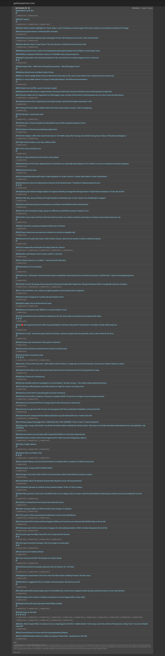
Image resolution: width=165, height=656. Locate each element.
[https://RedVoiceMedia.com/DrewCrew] (21, 185)
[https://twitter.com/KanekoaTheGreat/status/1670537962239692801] (16, 269)
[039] (18, 376)
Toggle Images (147, 8)
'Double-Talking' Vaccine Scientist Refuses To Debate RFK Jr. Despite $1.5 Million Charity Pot (57, 462)
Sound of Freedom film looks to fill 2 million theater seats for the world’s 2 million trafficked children (61, 239)
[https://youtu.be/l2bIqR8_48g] (16, 69)
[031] (18, 422)
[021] (18, 487)
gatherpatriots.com (24, 3)
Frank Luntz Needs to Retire (32, 552)
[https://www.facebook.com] (18, 60)
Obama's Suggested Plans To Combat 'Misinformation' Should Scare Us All (50, 582)
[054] (18, 267)
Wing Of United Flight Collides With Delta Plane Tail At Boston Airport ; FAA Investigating (56, 108)
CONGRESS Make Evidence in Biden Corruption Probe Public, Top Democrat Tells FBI (54, 636)
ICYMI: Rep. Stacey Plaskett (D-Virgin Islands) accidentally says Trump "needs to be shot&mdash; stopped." (63, 198)
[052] (18, 284)
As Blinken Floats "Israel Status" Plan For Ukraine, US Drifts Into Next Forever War (53, 44)
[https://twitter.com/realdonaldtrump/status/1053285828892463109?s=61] (21, 455)
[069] (18, 164)
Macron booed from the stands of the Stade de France (42, 502)
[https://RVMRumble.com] (21, 318)
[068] (18, 170)
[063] (18, 204)
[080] (18, 91)
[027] (18, 444)
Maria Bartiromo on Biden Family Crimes (37, 72)
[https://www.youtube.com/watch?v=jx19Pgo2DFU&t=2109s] (23, 357)
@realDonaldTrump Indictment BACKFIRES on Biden (41, 603)
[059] (18, 232)
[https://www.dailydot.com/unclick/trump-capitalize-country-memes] (18, 455)
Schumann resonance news (32, 355)
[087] (18, 54)
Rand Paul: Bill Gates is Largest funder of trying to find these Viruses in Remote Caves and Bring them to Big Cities (66, 91)
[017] (18, 515)
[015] (18, 528)
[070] (18, 157)
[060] (18, 226)
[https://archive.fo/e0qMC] (16, 560)
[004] (18, 612)
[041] (18, 364)
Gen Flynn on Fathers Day (31, 453)
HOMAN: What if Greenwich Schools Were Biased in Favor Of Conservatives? (51, 481)
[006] (18, 597)
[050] (18, 297)
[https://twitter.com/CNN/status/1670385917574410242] (16, 116)
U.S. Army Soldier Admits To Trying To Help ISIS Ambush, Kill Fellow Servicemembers (54, 79)
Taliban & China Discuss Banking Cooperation (39, 129)
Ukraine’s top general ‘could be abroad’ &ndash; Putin (42, 297)
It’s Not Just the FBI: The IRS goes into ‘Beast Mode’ (41, 558)
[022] (18, 481)
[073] (18, 136)
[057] (18, 247)
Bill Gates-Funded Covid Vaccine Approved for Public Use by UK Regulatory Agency (53, 438)
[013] (18, 543)
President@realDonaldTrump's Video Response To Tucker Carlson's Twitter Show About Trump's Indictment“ (64, 176)
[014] (18, 534)
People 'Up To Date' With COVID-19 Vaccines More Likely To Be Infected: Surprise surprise (56, 474)
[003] (18, 624)
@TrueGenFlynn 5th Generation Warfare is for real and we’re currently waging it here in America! (60, 58)
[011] (18, 558)
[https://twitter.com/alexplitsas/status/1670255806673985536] (16, 219)
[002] (18, 632)
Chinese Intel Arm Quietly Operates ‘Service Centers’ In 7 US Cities (47, 567)
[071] (18, 149)
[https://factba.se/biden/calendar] (23, 614)
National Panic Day (28, 170)
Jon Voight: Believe (28, 444)
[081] (18, 88)
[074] (18, 129)
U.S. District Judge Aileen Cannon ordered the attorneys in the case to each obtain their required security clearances (67, 76)
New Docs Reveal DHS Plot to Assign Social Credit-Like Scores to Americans (50, 403)
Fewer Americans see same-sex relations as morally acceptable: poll (48, 232)
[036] (18, 393)
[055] (18, 260)
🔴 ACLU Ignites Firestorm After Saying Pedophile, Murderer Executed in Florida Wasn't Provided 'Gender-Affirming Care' (69, 325)
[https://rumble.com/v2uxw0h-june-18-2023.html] (16, 336)
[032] (18, 416)
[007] (18, 591)
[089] (18, 44)
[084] (18, 72)
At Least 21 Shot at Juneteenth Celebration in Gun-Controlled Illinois (48, 515)
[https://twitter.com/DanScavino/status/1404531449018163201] (16, 537)
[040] (18, 370)
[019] (18, 502)
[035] (18, 396)
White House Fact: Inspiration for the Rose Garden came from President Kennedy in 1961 (56, 101)
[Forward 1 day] (29, 8)
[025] (18, 462)
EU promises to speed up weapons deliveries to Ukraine (43, 226)
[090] (18, 38)
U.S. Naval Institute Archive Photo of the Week (39, 157)
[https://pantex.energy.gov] (21, 614)
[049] (18, 303)
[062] (18, 211)
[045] (18, 333)
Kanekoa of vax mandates (31, 267)
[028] (18, 438)
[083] (18, 76)
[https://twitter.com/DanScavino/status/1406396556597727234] (18, 537)
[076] (18, 114)
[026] (18, 453)
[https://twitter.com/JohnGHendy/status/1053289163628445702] (16, 455)
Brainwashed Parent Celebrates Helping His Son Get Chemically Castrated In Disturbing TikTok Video (61, 316)
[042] (18, 355)
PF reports (25, 19)
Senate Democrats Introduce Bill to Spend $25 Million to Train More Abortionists (53, 434)
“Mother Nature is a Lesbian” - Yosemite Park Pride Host (43, 260)
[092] (18, 28)
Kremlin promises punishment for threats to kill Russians (44, 349)
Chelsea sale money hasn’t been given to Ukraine (41, 342)
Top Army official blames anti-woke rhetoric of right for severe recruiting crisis (52, 386)
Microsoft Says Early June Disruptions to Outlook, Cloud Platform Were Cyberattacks (54, 204)
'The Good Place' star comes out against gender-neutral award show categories (52, 290)
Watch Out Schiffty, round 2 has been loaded (39, 88)
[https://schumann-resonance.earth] (18, 357)
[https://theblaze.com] (16, 278)
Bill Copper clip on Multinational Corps (36, 303)
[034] (18, 403)
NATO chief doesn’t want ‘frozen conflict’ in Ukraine (41, 254)
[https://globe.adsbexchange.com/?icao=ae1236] (18, 614)
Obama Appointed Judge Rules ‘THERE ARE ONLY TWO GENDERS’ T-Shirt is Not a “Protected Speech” (60, 422)
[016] (18, 521)
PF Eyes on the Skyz (29, 612)
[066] (18, 183)
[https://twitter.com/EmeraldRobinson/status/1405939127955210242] (16, 569)
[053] (18, 275)
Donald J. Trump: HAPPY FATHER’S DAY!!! (36, 468)
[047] (18, 316)
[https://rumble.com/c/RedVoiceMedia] (18, 318)
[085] (18, 66)
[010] (18, 567)
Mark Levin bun (27, 11)
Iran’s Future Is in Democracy (33, 376)
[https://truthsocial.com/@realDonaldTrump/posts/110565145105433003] (16, 606)
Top (15, 642)
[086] (18, 58)
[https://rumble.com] (16, 185)
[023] (18, 474)
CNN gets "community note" (32, 114)
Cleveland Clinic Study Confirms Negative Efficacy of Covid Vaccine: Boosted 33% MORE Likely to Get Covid (63, 521)
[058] (18, 239)
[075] (18, 123)
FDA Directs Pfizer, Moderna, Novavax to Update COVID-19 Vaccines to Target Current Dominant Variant (62, 396)
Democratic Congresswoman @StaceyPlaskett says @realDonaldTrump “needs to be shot (56, 416)
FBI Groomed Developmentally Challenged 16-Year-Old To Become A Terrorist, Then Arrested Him (59, 38)
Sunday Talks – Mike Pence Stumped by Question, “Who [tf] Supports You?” (50, 66)
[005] (18, 603)
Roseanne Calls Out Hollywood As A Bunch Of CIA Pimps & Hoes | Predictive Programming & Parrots (60, 183)
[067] (18, 176)
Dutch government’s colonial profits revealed (39, 31)
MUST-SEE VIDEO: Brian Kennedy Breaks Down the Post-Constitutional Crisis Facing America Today (60, 370)
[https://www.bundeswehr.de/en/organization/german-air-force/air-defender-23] (25, 614)
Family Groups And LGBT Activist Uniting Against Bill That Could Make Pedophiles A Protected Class (60, 409)
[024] (18, 468)
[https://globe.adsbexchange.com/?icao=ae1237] (16, 22)
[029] (18, 434)
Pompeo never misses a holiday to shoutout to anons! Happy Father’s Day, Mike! (53, 597)
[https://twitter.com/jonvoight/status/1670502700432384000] (16, 446)
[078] (18, 101)
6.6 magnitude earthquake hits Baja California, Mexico (43, 247)
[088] (18, 51)
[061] (18, 217)
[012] (18, 552)
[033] (18, 409)
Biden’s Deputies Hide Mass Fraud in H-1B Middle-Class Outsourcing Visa (50, 54)
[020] (18, 494)
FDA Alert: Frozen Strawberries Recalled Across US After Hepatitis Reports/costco (53, 123)
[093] (18, 19)
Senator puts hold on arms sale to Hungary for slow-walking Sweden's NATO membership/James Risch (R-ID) (64, 528)
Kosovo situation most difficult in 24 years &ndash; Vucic (44, 310)
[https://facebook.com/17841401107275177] (16, 60)
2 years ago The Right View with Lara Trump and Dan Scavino (45, 534)
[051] (18, 290)
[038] (18, 383)
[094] (18, 11)
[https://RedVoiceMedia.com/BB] (18, 185)
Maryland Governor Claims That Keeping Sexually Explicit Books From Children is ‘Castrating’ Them (60, 51)
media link (21, 15)
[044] (18, 342)
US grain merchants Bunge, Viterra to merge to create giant (45, 543)
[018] (18, 509)
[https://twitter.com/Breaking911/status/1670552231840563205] (16, 82)
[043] (18, 349)
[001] (18, 636)
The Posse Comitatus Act (31, 149)
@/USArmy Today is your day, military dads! (38, 142)
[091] (18, 31)
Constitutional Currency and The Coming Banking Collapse (44, 632)
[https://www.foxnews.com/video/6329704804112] (16, 13)
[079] (18, 95)
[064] (18, 198)
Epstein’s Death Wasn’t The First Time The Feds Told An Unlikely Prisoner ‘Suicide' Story (55, 575)
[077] (18, 108)
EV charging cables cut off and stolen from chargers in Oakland (46, 509)
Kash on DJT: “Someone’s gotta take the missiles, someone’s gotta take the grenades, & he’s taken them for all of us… (68, 333)
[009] (18, 575)
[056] (18, 254)
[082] (18, 79)
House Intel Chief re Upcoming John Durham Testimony (43, 393)
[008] (18, 582)
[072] (18, 142)
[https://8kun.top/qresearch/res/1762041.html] (16, 614)
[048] (18, 310)
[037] (18, 386)
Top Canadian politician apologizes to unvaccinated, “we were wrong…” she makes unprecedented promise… (64, 383)
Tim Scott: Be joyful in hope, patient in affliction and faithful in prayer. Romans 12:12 (55, 211)
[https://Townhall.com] (16, 584)
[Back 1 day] (26, 8)
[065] (18, 192)
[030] (18, 426)
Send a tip (17, 652)
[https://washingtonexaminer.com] (16, 241)
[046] (18, 325)
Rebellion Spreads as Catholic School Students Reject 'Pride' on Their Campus (51, 487)
